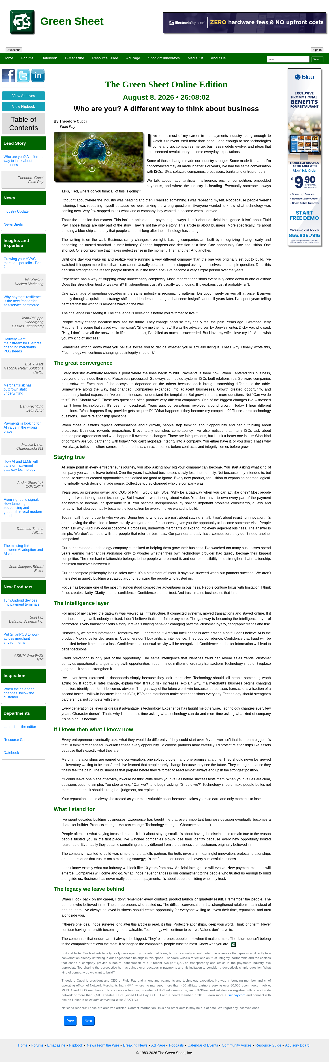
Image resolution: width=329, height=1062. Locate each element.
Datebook (49, 58)
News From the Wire (103, 1045)
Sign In (317, 50)
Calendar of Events (203, 1045)
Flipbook (76, 1045)
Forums (27, 58)
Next (88, 1021)
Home (8, 58)
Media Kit (195, 58)
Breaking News (135, 1045)
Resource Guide (105, 58)
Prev (70, 1021)
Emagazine (56, 1045)
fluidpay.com (236, 995)
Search (317, 59)
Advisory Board (297, 1045)
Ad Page (133, 58)
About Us (218, 58)
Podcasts (176, 1045)
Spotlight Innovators (164, 58)
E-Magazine (74, 58)
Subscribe (13, 50)
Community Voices (237, 1045)
